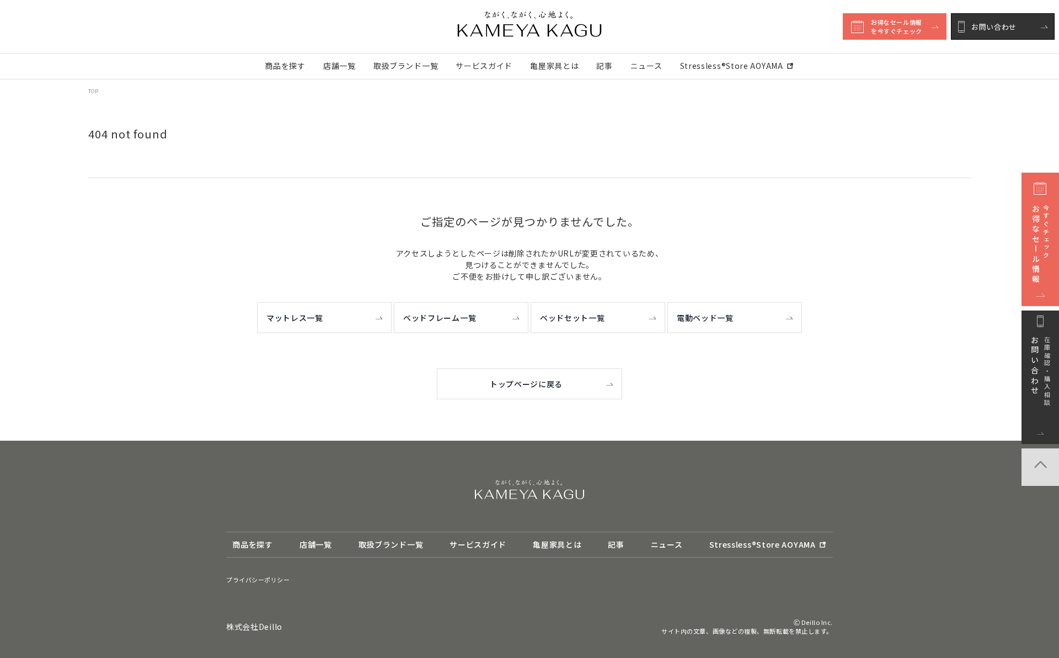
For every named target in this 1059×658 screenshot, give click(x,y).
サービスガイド (484, 65)
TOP (93, 91)
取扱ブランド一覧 (405, 65)
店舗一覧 (339, 65)
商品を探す (285, 65)
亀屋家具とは (554, 65)
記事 (604, 65)
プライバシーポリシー (258, 579)
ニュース (646, 65)
